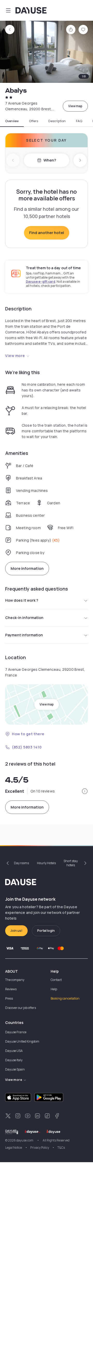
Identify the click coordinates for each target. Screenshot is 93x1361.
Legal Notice (13, 1147)
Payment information (24, 634)
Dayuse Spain (15, 1069)
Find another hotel (46, 232)
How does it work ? (21, 600)
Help (54, 989)
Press (9, 998)
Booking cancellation (65, 998)
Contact (56, 980)
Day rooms (21, 863)
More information (27, 568)
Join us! (16, 930)
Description (57, 121)
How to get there (28, 733)
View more (15, 355)
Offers (33, 121)
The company (14, 980)
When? (49, 160)
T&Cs (61, 1147)
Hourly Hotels (46, 863)
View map (75, 106)
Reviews (11, 989)
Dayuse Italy (13, 1060)
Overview (12, 121)
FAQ (79, 121)
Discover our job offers (20, 1008)
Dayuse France (15, 1032)
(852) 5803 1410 (27, 747)
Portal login (46, 930)
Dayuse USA (14, 1051)
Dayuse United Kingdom (22, 1041)
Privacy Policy (39, 1147)
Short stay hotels (71, 863)
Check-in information (24, 617)
